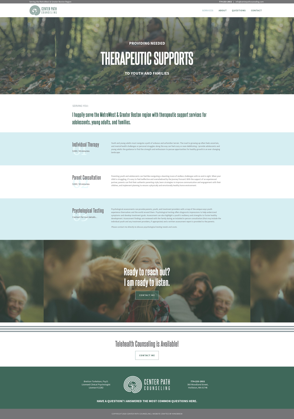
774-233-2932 (225, 1)
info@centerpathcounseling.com (250, 1)
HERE (192, 401)
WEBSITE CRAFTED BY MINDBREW (167, 414)
